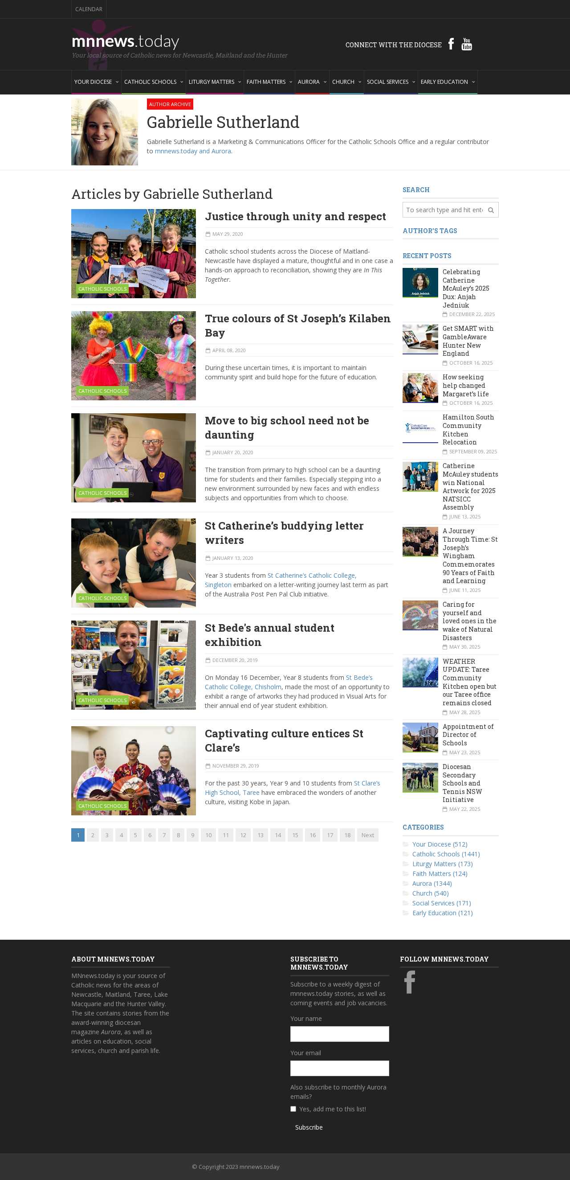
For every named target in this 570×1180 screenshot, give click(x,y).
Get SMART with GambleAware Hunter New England (468, 341)
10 (208, 835)
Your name (306, 1018)
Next (368, 835)
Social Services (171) (441, 903)
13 (260, 835)
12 (243, 835)
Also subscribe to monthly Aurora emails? (338, 1092)
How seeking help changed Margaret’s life (466, 385)
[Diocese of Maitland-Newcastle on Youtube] (466, 43)
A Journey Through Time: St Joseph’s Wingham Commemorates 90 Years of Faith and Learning (470, 555)
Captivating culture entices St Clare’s (284, 740)
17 (330, 835)
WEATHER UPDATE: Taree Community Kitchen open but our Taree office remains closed (470, 682)
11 (226, 835)
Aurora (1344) (432, 883)
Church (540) (430, 893)
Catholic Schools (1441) (446, 854)
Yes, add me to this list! (332, 1109)
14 (278, 835)
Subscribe (309, 1127)
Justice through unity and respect (295, 216)
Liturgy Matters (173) (442, 863)
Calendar (88, 9)
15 (295, 835)
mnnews (125, 40)
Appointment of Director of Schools (468, 734)
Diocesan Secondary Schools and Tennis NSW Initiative (462, 783)
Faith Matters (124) (440, 873)
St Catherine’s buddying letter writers (284, 532)
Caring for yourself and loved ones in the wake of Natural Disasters (470, 621)
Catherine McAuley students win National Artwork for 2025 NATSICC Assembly (470, 486)
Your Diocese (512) (440, 844)
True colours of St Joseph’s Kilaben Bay (298, 325)
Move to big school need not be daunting (287, 427)
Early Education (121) (442, 913)
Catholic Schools (102, 288)
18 (347, 835)
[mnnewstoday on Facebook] (451, 43)
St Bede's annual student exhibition (269, 635)
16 (312, 835)
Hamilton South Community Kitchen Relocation (468, 429)
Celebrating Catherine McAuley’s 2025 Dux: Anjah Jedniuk (466, 288)
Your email (305, 1052)
